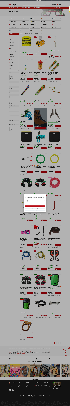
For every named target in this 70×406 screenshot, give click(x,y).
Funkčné (27, 200)
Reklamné (27, 204)
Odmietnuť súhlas (35, 210)
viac (44, 200)
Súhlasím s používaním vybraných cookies (35, 208)
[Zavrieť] (45, 195)
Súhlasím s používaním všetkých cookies (35, 206)
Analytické (27, 201)
